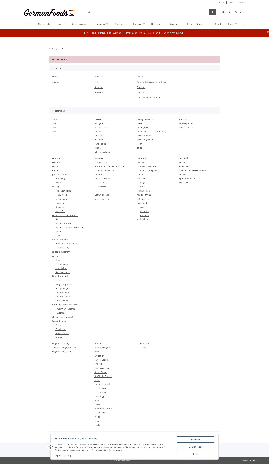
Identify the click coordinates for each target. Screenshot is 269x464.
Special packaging (187, 178)
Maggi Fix (60, 211)
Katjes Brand (101, 372)
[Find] (212, 12)
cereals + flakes (186, 127)
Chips (58, 260)
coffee (101, 182)
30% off (55, 127)
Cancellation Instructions (148, 97)
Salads (59, 231)
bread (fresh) (143, 127)
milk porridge (62, 288)
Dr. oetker (99, 355)
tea (96, 190)
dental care (142, 174)
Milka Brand (100, 392)
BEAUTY (140, 162)
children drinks (63, 292)
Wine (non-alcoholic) (104, 170)
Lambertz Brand (102, 384)
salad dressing (62, 247)
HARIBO (98, 364)
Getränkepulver (102, 194)
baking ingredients (146, 139)
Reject (196, 454)
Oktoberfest (184, 174)
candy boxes (100, 143)
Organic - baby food (61, 351)
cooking (55, 186)
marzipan (99, 139)
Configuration (195, 447)
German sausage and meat (65, 304)
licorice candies (102, 127)
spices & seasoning (61, 251)
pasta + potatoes (60, 174)
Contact (242, 2)
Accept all (195, 439)
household (142, 203)
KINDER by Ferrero (103, 376)
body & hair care (148, 166)
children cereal (63, 296)
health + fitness (144, 194)
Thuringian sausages (65, 308)
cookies (98, 147)
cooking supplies (63, 190)
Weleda (98, 416)
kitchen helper (143, 219)
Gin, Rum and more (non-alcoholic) (111, 166)
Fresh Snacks (62, 264)
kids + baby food (60, 276)
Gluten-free (57, 162)
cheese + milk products (63, 317)
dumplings (61, 178)
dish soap (144, 215)
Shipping (99, 87)
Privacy (67, 455)
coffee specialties (103, 178)
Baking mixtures (144, 135)
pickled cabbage (63, 223)
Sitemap (141, 87)
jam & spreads (186, 123)
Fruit (58, 235)
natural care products (150, 170)
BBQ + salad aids (60, 239)
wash (142, 207)
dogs (142, 182)
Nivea (97, 404)
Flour (139, 143)
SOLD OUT (184, 182)
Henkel (98, 425)
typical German (59, 321)
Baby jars (60, 280)
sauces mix (61, 203)
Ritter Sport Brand (103, 408)
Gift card (142, 347)
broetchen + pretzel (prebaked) (151, 131)
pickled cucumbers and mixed (70, 227)
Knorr (97, 380)
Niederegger (100, 396)
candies (98, 131)
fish (57, 219)
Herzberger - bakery (104, 368)
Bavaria (59, 325)
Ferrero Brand (101, 359)
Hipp (97, 421)
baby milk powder (64, 284)
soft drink (99, 174)
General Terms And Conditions (151, 82)
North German (62, 333)
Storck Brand (101, 412)
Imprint (58, 455)
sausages (60, 312)
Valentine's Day (186, 166)
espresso (102, 186)
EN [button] (220, 2)
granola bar (61, 268)
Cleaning (144, 211)
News (231, 2)
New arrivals (144, 343)
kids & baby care (144, 190)
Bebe (97, 351)
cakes (139, 147)
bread (139, 123)
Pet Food (141, 178)
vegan (55, 166)
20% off (55, 123)
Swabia (59, 337)
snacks (55, 256)
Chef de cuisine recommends (193, 170)
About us (99, 76)
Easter (182, 162)
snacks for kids (62, 300)
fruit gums (99, 123)
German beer (101, 162)
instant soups (62, 199)
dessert (55, 170)
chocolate (99, 135)
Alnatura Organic (103, 347)
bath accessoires (145, 199)
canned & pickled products (64, 215)
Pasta (58, 182)
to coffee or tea (102, 199)
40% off (55, 131)
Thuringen (60, 329)
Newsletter (100, 92)
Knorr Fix (60, 207)
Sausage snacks (63, 272)
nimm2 (98, 400)
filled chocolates (102, 152)
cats (142, 186)
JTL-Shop (254, 460)
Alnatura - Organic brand (64, 347)
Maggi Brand (101, 388)
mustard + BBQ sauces (66, 243)
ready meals (61, 194)
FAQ (96, 82)
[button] (223, 12)
